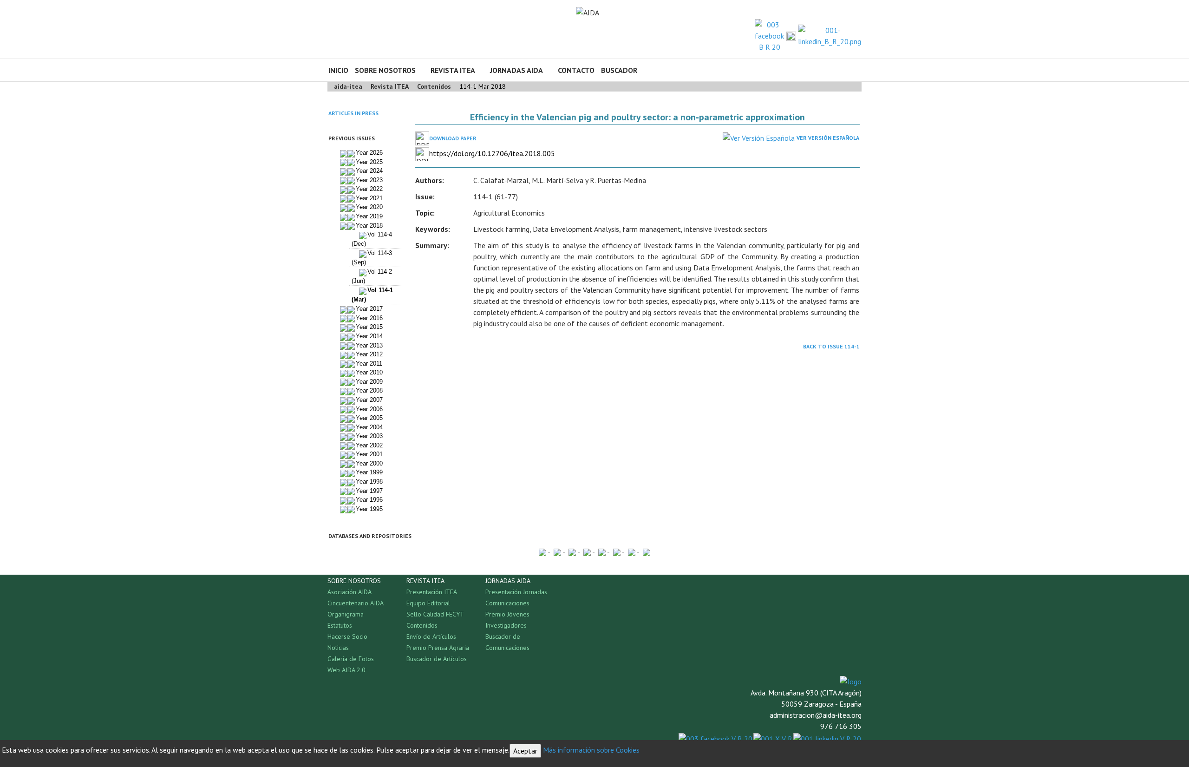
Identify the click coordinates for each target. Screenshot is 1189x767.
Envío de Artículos (431, 636)
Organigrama (345, 614)
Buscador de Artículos (436, 659)
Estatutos (339, 625)
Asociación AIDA (349, 592)
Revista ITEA (453, 70)
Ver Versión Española (828, 137)
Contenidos (422, 625)
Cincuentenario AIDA (355, 603)
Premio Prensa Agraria (437, 647)
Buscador (619, 70)
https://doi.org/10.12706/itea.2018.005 (492, 153)
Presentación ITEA (431, 592)
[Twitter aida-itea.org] (791, 35)
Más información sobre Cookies (591, 749)
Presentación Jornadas (516, 592)
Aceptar (525, 750)
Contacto (576, 70)
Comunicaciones (507, 603)
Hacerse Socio (347, 636)
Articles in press (353, 113)
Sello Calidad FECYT (435, 614)
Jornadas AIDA (516, 70)
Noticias (338, 647)
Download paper (453, 138)
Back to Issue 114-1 (831, 346)
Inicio (338, 70)
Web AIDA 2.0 (346, 670)
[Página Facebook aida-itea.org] (769, 34)
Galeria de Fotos (350, 659)
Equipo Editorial (428, 603)
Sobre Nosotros (385, 70)
